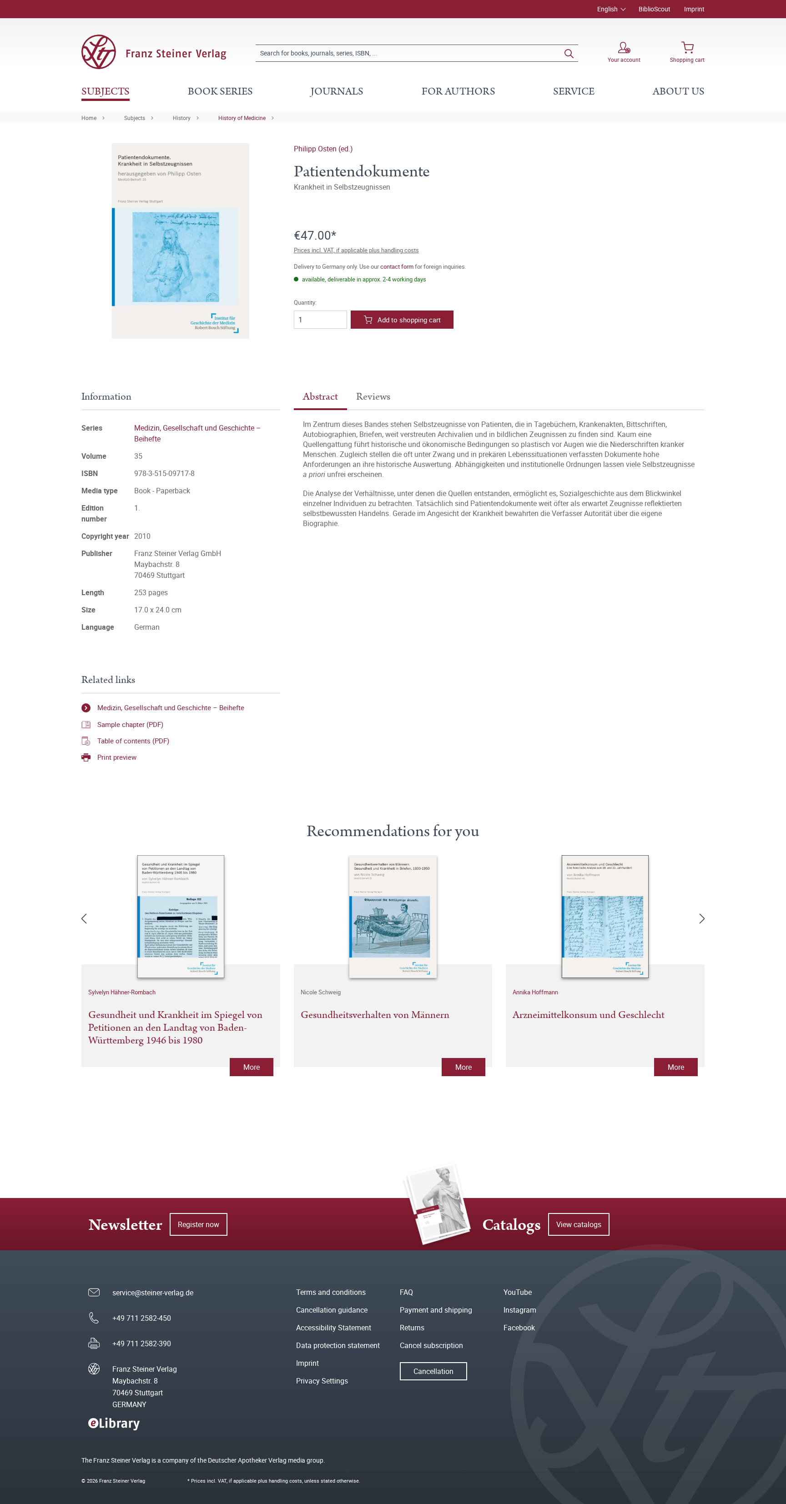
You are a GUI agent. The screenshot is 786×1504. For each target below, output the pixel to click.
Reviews (373, 396)
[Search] (569, 53)
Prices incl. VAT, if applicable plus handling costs (356, 250)
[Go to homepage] (153, 52)
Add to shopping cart (409, 319)
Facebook (519, 1328)
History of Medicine (242, 117)
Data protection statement (338, 1345)
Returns (412, 1328)
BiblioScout (654, 9)
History (182, 117)
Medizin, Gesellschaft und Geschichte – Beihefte (170, 707)
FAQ (406, 1292)
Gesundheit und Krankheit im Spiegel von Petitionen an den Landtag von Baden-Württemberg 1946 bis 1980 (175, 1028)
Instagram (520, 1310)
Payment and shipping (436, 1310)
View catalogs (578, 1224)
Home (88, 117)
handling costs (285, 1480)
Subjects (134, 117)
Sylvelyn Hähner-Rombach (122, 992)
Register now (198, 1224)
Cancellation (433, 1371)
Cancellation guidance (332, 1310)
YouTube (518, 1292)
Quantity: (305, 302)
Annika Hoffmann (535, 992)
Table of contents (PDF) (133, 740)
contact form (396, 266)
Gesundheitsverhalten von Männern (375, 1016)
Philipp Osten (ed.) (323, 149)
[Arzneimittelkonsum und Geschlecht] (605, 916)
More (251, 1067)
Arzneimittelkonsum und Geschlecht (589, 1016)
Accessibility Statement (333, 1328)
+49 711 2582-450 (141, 1318)
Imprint (694, 9)
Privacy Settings (322, 1381)
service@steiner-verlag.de (152, 1293)
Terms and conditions (331, 1292)
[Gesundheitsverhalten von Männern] (393, 916)
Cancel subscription (431, 1345)
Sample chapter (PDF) (130, 724)
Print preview (116, 757)
